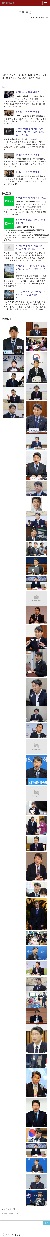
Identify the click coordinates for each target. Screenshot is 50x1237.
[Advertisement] (25, 44)
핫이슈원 (10, 3)
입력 (46, 1222)
